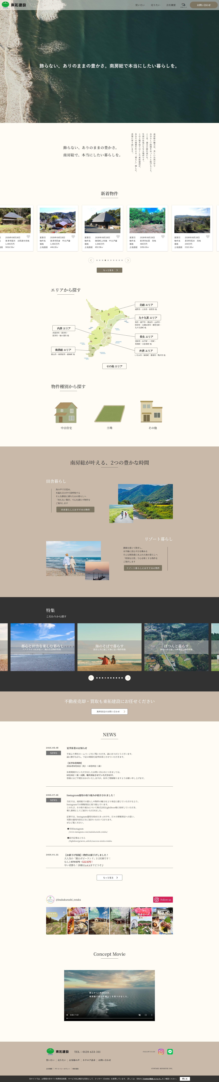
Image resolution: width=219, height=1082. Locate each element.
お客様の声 (74, 1060)
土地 (109, 428)
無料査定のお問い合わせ (108, 711)
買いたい (140, 5)
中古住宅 (66, 428)
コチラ (87, 865)
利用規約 (75, 1069)
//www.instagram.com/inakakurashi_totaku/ (88, 832)
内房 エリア (64, 328)
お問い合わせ (204, 5)
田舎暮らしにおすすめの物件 (75, 509)
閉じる (185, 1079)
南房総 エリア (63, 349)
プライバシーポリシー (62, 1069)
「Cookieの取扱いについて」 (152, 1079)
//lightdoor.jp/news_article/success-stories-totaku (90, 841)
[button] (91, 260)
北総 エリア (146, 304)
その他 (153, 428)
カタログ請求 (89, 1060)
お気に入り (183, 6)
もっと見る (108, 270)
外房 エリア (146, 350)
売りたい (155, 5)
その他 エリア (114, 366)
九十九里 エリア (148, 317)
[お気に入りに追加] (28, 236)
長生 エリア (146, 336)
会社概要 (171, 5)
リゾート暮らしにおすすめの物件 (143, 568)
